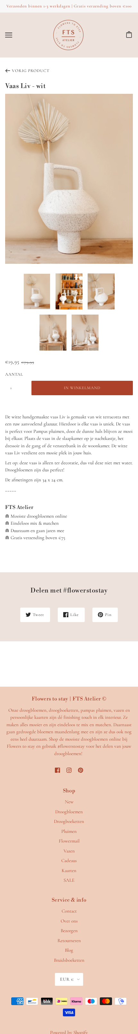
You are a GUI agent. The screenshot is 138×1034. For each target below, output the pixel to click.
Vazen (69, 851)
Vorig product (30, 70)
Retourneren (69, 940)
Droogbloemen (69, 812)
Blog (69, 950)
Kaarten (69, 870)
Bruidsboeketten (69, 960)
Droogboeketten (69, 821)
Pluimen (69, 831)
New (69, 802)
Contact (69, 911)
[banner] (68, 34)
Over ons (69, 921)
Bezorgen (69, 930)
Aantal (14, 374)
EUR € (67, 979)
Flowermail (69, 841)
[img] (57, 769)
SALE (69, 880)
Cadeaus (69, 860)
